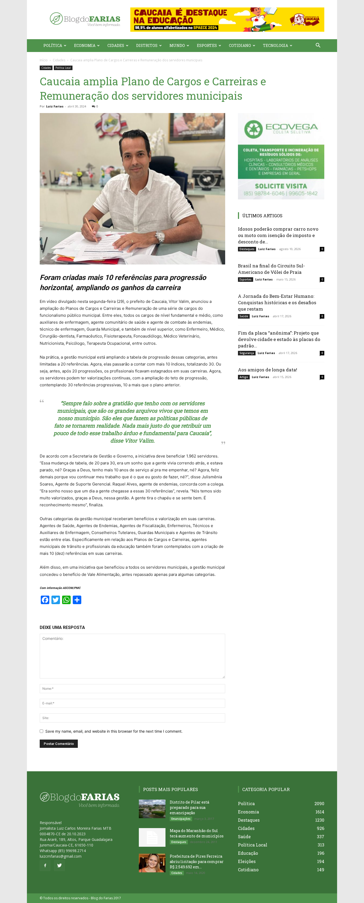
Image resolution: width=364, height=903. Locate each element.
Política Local (63, 68)
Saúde (244, 316)
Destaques (247, 249)
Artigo (244, 377)
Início (44, 60)
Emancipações (181, 819)
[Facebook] (45, 865)
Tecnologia (275, 45)
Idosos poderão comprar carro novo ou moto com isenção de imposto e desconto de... (278, 235)
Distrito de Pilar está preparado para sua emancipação (189, 807)
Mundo (177, 45)
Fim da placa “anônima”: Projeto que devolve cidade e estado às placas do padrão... (279, 339)
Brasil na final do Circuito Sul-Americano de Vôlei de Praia (271, 269)
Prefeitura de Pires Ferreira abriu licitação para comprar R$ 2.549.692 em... (197, 861)
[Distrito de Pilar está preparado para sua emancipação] (152, 809)
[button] (227, 19)
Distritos (146, 45)
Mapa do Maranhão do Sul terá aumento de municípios (197, 833)
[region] (227, 19)
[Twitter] (59, 865)
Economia (84, 45)
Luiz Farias (54, 106)
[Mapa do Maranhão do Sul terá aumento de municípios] (152, 837)
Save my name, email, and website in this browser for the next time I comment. (114, 731)
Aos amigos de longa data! (267, 370)
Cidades (115, 45)
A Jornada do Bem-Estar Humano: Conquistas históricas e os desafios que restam (277, 302)
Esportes (207, 45)
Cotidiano (240, 45)
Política (52, 45)
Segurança (247, 353)
